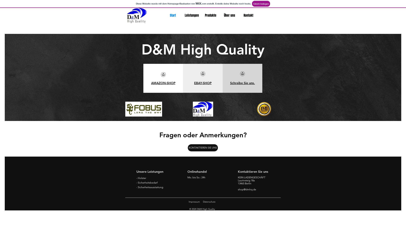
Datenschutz (209, 201)
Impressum (194, 201)
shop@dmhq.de (247, 189)
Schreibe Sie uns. (242, 83)
